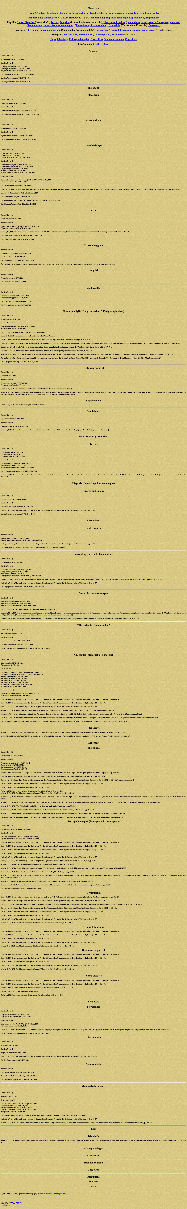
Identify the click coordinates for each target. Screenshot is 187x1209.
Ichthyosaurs (148, 22)
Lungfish (139, 13)
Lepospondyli (136, 17)
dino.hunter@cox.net (58, 1194)
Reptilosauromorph (117, 17)
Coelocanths (152, 13)
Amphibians (152, 17)
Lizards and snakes (114, 22)
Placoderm (65, 13)
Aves (158, 29)
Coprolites (131, 39)
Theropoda (32, 29)
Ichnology (62, 39)
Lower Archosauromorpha (58, 25)
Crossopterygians (123, 13)
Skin (106, 43)
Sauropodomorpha (50, 29)
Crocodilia (114, 25)
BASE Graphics (17, 1202)
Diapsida (65, 22)
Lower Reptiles (26, 22)
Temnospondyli (51, 17)
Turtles (55, 22)
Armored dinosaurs (119, 29)
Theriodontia (86, 34)
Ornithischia (100, 29)
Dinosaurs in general (142, 29)
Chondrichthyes (97, 13)
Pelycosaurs (70, 34)
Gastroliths (96, 39)
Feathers (98, 43)
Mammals (117, 34)
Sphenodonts (133, 22)
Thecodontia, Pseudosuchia (91, 25)
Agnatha (39, 13)
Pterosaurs (154, 25)
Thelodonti (51, 13)
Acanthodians (79, 13)
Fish (109, 13)
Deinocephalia (102, 34)
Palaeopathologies (79, 39)
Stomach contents (114, 39)
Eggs (53, 39)
